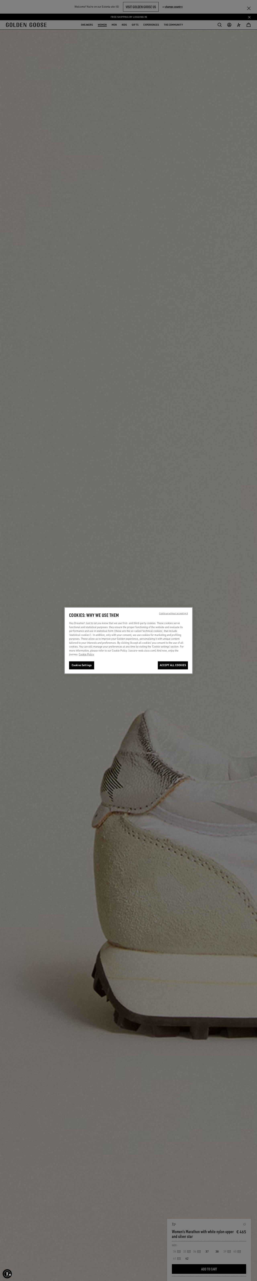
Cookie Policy (86, 654)
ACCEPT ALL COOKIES (173, 665)
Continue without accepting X (173, 613)
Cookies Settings (82, 665)
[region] (128, 640)
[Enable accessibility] (7, 1274)
